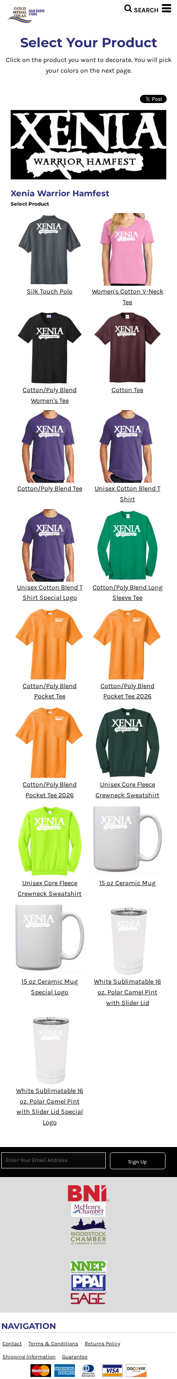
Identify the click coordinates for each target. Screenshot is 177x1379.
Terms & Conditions (53, 1343)
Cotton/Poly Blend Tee (49, 488)
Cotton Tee (127, 390)
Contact (12, 1343)
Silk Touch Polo (49, 291)
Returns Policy (102, 1343)
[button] (141, 8)
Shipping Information (29, 1357)
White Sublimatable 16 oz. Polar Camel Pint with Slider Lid (127, 991)
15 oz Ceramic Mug (127, 883)
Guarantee (75, 1357)
